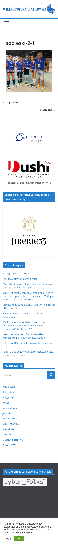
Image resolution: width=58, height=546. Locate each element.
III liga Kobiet (10, 392)
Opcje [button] (8, 538)
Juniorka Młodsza (12, 418)
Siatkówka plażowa (13, 439)
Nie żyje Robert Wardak (16, 273)
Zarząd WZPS (10, 445)
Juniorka (7, 413)
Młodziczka (9, 429)
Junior (6, 402)
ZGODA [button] (19, 538)
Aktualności (9, 386)
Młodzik (7, 434)
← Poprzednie (11, 102)
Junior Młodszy (11, 407)
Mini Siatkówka (11, 423)
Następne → (47, 110)
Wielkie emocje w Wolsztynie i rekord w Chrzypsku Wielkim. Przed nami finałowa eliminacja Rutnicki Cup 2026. (24, 325)
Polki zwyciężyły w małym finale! (20, 278)
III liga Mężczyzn (11, 397)
